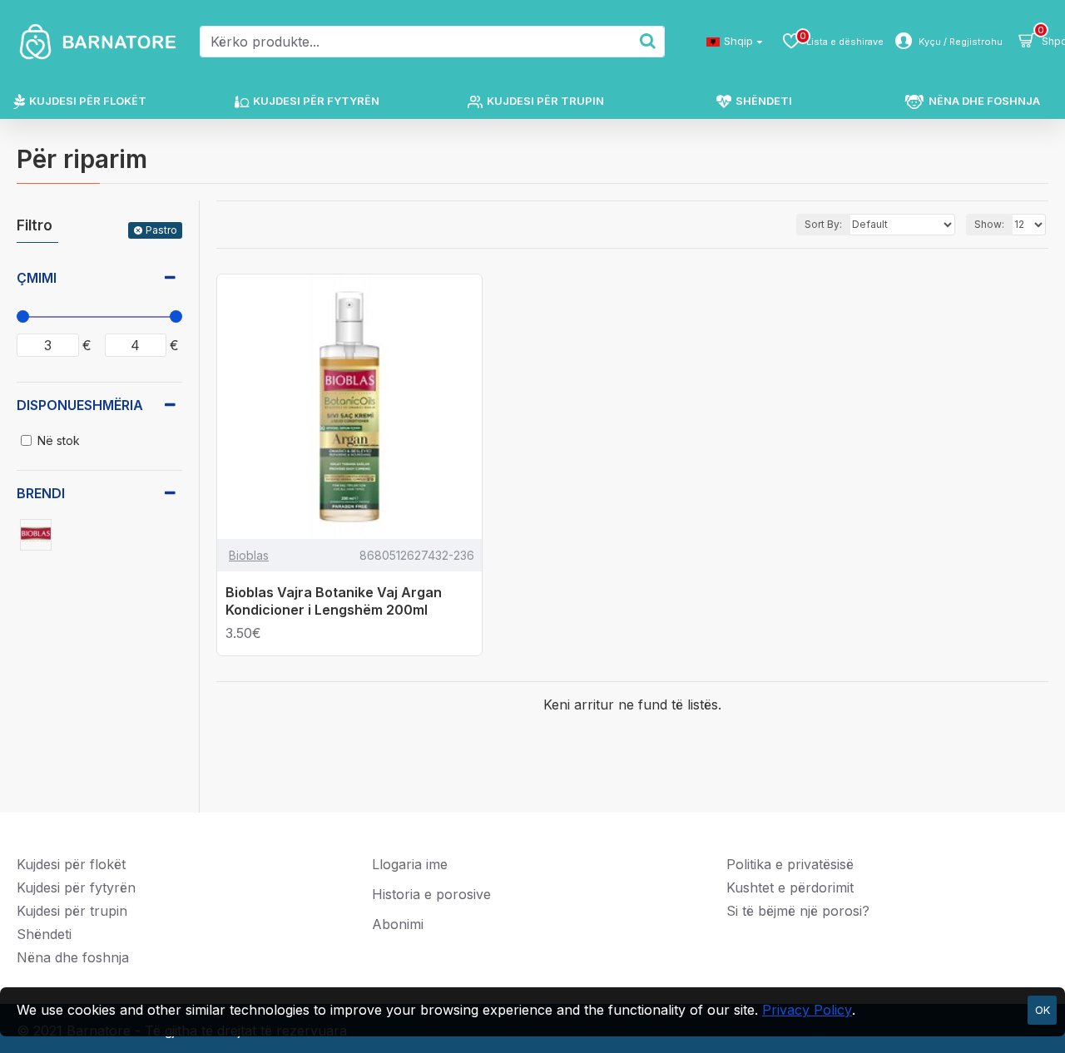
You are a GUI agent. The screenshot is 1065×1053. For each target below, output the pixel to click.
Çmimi (37, 277)
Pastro (161, 230)
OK (1042, 1009)
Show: (989, 224)
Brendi (41, 493)
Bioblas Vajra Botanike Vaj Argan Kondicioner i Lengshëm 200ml (333, 601)
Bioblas (249, 555)
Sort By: (823, 224)
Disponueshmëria (80, 405)
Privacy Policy (807, 1009)
